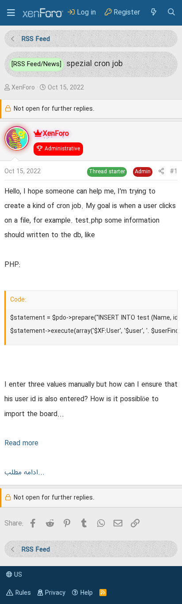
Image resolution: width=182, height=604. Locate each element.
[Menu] (11, 13)
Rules (23, 593)
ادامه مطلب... (24, 472)
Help (86, 593)
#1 (174, 171)
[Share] (161, 171)
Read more (21, 443)
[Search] (171, 12)
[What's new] (153, 12)
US (17, 575)
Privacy (55, 593)
